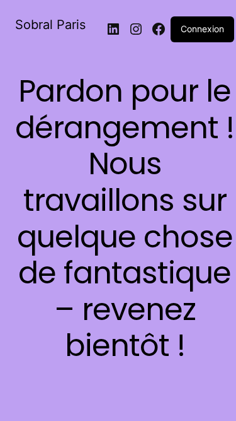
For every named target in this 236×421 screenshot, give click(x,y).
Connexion (202, 28)
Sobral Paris (50, 24)
